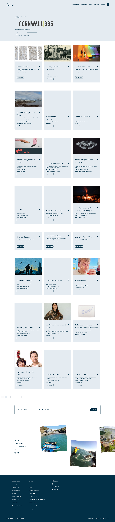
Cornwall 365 (28, 29)
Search (94, 409)
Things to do (96, 4)
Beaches (90, 4)
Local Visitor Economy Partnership (37, 499)
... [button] (14, 396)
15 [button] (16, 396)
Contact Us (32, 484)
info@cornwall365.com (32, 31)
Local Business (16, 490)
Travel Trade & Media (17, 505)
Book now (21, 77)
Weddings (14, 484)
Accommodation (76, 4)
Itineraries (14, 493)
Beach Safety (15, 499)
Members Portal (32, 502)
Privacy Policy (32, 493)
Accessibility (15, 502)
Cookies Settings (105, 518)
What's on (103, 4)
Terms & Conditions (33, 496)
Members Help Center (34, 505)
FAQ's (30, 487)
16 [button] (20, 396)
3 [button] (12, 396)
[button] (23, 397)
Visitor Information (16, 496)
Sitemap (31, 509)
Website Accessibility (34, 490)
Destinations (84, 4)
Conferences (15, 487)
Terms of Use (98, 518)
